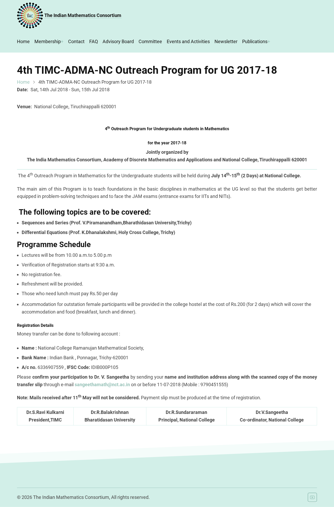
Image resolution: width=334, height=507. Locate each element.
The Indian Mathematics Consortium (82, 15)
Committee (150, 41)
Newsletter (225, 41)
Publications (254, 41)
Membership (47, 41)
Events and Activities (188, 41)
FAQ (93, 41)
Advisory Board (118, 41)
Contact (76, 41)
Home (23, 41)
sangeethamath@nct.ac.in (103, 384)
